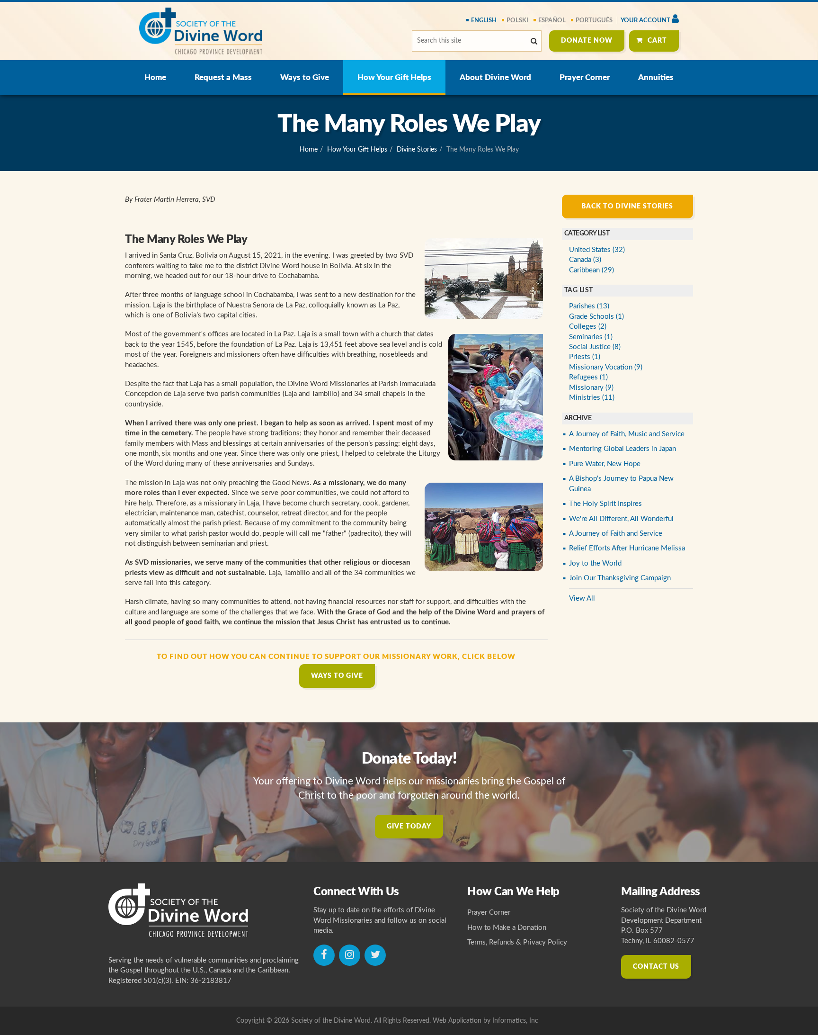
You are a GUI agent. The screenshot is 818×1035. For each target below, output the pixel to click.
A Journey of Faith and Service (615, 533)
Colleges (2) (587, 326)
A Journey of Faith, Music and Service (627, 434)
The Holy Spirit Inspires (605, 503)
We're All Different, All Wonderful (621, 518)
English (484, 21)
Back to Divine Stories (627, 206)
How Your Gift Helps (394, 77)
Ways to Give (304, 77)
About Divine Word (495, 77)
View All (582, 598)
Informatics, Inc (515, 1020)
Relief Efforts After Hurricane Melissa (627, 548)
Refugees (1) (588, 377)
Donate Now (587, 40)
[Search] (534, 41)
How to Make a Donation (506, 927)
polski (517, 21)
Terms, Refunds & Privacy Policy (517, 942)
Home (155, 77)
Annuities (656, 77)
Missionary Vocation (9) (605, 367)
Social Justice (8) (595, 347)
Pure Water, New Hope (604, 464)
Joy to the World (595, 563)
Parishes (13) (589, 306)
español (552, 21)
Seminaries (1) (591, 337)
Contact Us (656, 966)
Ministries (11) (591, 397)
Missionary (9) (591, 387)
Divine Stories (417, 149)
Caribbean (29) (591, 270)
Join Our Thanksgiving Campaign (620, 578)
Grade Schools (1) (596, 316)
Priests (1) (584, 356)
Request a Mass (223, 77)
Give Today (409, 826)
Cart (657, 40)
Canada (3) (585, 259)
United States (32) (597, 249)
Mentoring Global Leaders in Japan (622, 448)
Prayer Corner (585, 77)
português (594, 21)
